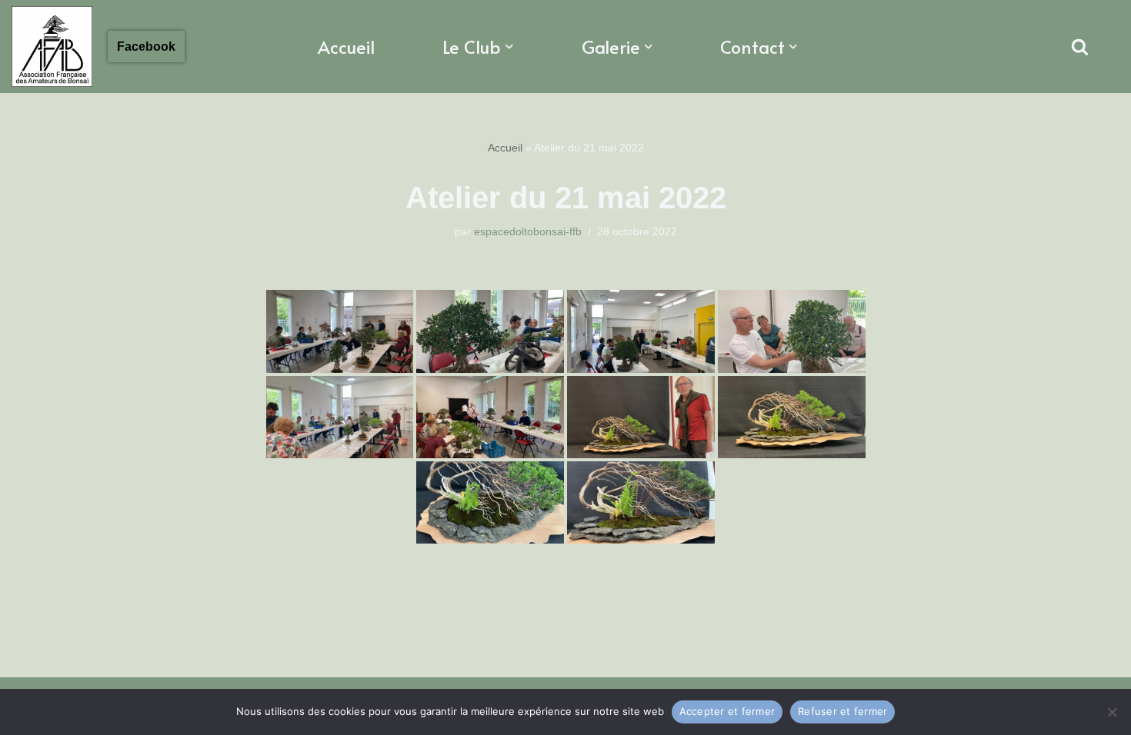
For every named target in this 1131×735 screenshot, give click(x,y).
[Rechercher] (1080, 46)
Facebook (146, 46)
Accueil (346, 46)
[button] (509, 47)
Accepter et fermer (727, 711)
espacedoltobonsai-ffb (528, 231)
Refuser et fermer (842, 711)
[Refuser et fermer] (1111, 712)
